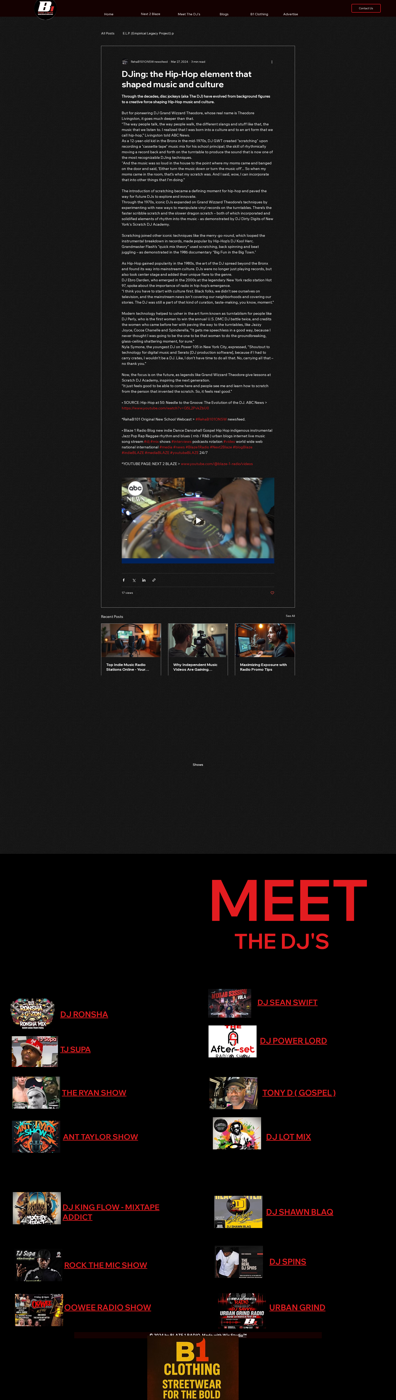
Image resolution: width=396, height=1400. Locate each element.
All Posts (107, 33)
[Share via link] (154, 580)
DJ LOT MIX (288, 1137)
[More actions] (271, 61)
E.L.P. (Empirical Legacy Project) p (148, 33)
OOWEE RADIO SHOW (107, 1307)
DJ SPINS (287, 1262)
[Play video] (198, 520)
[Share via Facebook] (124, 580)
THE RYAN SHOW (94, 1092)
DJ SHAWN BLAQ (299, 1212)
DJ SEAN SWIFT (287, 1002)
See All (290, 616)
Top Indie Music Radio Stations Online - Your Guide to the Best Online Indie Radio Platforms (128, 667)
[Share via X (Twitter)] (134, 580)
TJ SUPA (75, 1049)
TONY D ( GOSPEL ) (299, 1093)
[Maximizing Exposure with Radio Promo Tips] (265, 640)
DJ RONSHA (84, 1014)
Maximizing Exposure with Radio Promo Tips (263, 667)
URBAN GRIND (297, 1307)
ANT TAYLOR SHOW (100, 1136)
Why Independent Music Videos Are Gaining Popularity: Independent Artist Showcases (195, 667)
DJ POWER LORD (293, 1041)
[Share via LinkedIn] (144, 580)
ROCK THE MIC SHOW (105, 1265)
